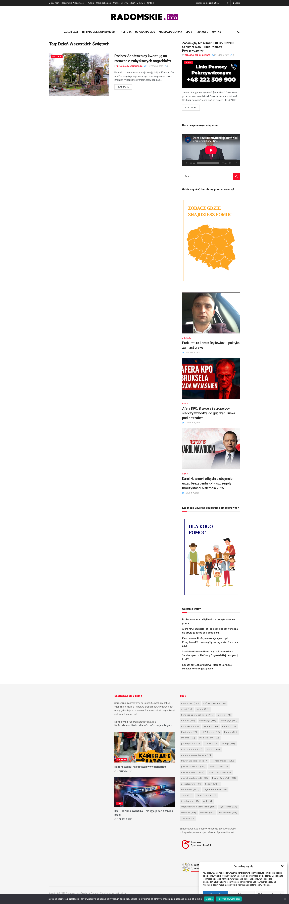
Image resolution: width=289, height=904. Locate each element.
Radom (212, 784)
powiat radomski (220, 772)
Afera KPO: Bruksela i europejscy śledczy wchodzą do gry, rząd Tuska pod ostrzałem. (208, 413)
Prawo (188, 63)
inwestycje (228, 721)
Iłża (119, 804)
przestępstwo (191, 784)
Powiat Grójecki (223, 761)
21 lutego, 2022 (221, 55)
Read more (123, 87)
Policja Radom (191, 749)
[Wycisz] (229, 163)
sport (186, 795)
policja (228, 744)
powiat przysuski (192, 772)
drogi (187, 709)
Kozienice (189, 732)
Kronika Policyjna (120, 3)
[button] (282, 866)
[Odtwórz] (186, 163)
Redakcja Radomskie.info (129, 66)
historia (188, 721)
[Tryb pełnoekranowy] (235, 163)
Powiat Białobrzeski (194, 761)
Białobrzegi (190, 703)
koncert (211, 726)
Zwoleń (188, 818)
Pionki (211, 744)
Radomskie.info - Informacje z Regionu (151, 725)
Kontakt (150, 3)
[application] (211, 150)
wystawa (207, 813)
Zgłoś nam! (54, 3)
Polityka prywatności (229, 898)
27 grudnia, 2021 (124, 819)
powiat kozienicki (193, 767)
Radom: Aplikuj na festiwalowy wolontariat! (140, 766)
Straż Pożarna (207, 795)
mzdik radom (209, 738)
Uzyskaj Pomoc (103, 3)
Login (237, 3)
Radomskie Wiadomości (73, 3)
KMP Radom (190, 726)
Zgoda (209, 898)
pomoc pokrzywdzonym (196, 755)
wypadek (188, 813)
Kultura (91, 3)
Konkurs (229, 726)
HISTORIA (57, 56)
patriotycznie (191, 744)
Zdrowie (141, 3)
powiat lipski (219, 767)
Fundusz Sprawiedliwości (197, 715)
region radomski (215, 790)
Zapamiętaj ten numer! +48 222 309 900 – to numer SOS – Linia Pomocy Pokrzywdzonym (209, 46)
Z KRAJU (186, 338)
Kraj (185, 403)
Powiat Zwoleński (224, 778)
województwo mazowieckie (198, 807)
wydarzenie (228, 807)
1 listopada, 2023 (154, 66)
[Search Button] (236, 176)
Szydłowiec (190, 801)
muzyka (188, 738)
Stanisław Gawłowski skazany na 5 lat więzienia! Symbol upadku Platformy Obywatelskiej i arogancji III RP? (210, 655)
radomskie (190, 790)
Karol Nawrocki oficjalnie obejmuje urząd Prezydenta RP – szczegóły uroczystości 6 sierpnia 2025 (207, 483)
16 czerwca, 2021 (124, 771)
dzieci (203, 709)
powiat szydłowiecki (194, 778)
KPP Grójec (211, 732)
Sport (132, 3)
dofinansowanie (214, 703)
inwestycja (207, 721)
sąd (208, 801)
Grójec (224, 715)
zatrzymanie (228, 813)
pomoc (213, 749)
